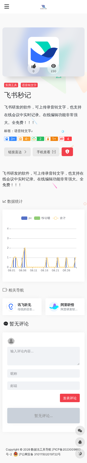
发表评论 (70, 398)
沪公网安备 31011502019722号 (39, 454)
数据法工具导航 (41, 449)
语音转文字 (29, 85)
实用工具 (11, 85)
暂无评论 (19, 324)
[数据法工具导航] (43, 7)
